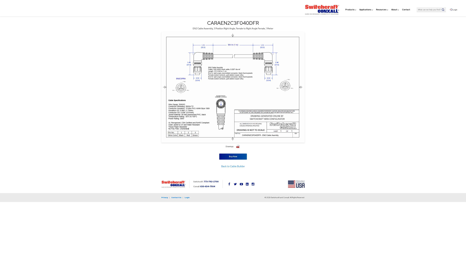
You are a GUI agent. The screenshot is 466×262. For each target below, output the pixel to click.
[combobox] (431, 9)
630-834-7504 (207, 186)
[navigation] (377, 9)
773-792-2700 (211, 181)
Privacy (164, 197)
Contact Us (176, 197)
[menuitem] (350, 9)
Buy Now (233, 156)
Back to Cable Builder (233, 166)
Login (187, 197)
